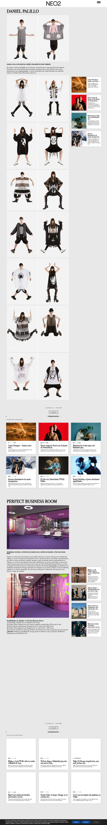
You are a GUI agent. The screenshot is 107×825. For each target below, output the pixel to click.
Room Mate (53, 566)
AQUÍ (48, 823)
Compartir (53, 412)
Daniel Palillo (23, 71)
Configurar (96, 822)
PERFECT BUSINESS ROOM (32, 501)
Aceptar (76, 822)
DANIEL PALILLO (23, 11)
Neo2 (23, 67)
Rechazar (86, 822)
